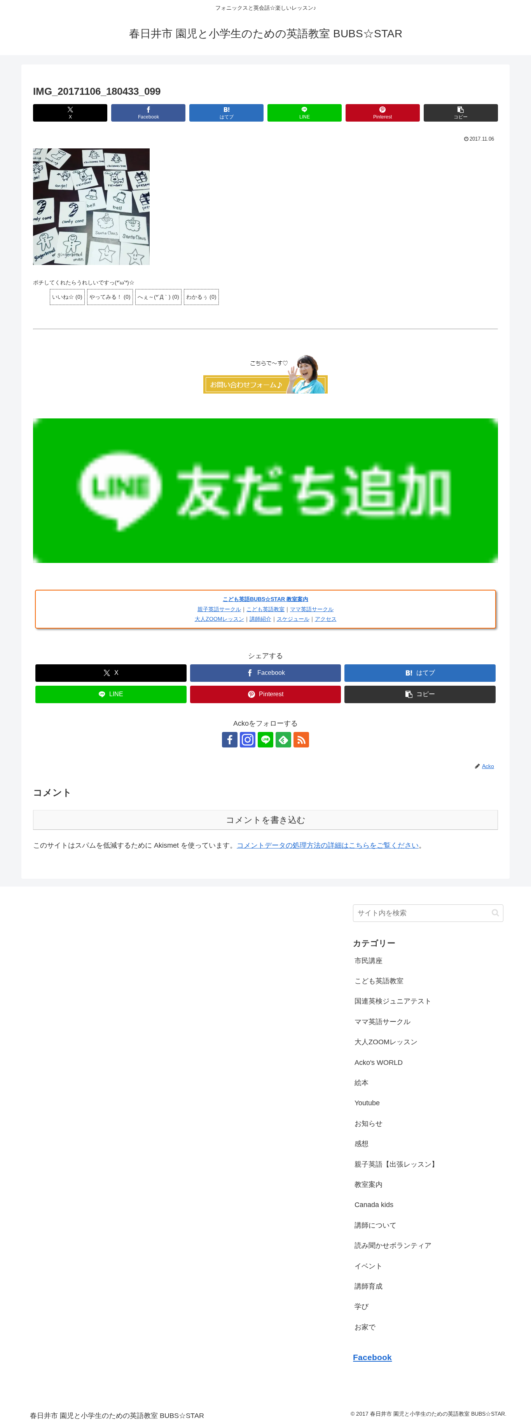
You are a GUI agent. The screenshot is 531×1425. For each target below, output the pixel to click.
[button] (461, 113)
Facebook (372, 1357)
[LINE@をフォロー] (265, 739)
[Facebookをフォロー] (230, 739)
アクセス (326, 619)
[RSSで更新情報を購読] (301, 739)
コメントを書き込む (266, 820)
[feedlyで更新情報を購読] (283, 739)
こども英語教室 (265, 609)
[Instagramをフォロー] (247, 739)
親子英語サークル (219, 609)
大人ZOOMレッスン (219, 619)
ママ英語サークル (312, 609)
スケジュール (293, 619)
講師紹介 (260, 619)
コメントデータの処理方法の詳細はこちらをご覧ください (328, 845)
